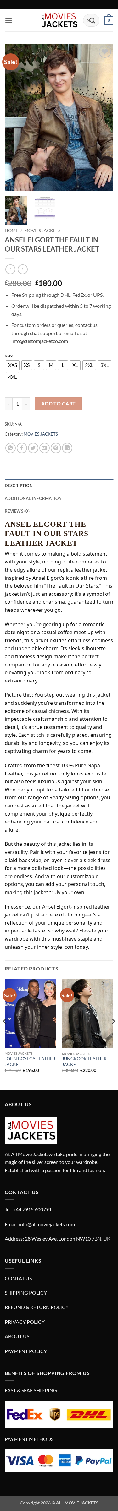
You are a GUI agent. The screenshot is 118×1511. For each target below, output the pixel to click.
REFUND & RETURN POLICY (37, 1307)
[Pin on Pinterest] (56, 448)
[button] (8, 20)
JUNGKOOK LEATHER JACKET (84, 1061)
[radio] (12, 365)
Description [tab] (19, 485)
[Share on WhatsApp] (10, 448)
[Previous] (14, 118)
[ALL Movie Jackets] (59, 20)
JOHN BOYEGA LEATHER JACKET (30, 1061)
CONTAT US (18, 1278)
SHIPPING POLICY (26, 1293)
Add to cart (58, 403)
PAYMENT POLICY (26, 1351)
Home (11, 230)
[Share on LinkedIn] (67, 448)
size (9, 355)
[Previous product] (22, 269)
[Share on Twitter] (33, 448)
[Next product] (10, 269)
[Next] (103, 118)
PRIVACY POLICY (25, 1322)
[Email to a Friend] (44, 448)
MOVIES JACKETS (42, 230)
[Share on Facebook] (22, 448)
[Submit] (92, 20)
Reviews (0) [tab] (17, 511)
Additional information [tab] (33, 498)
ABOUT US (17, 1336)
